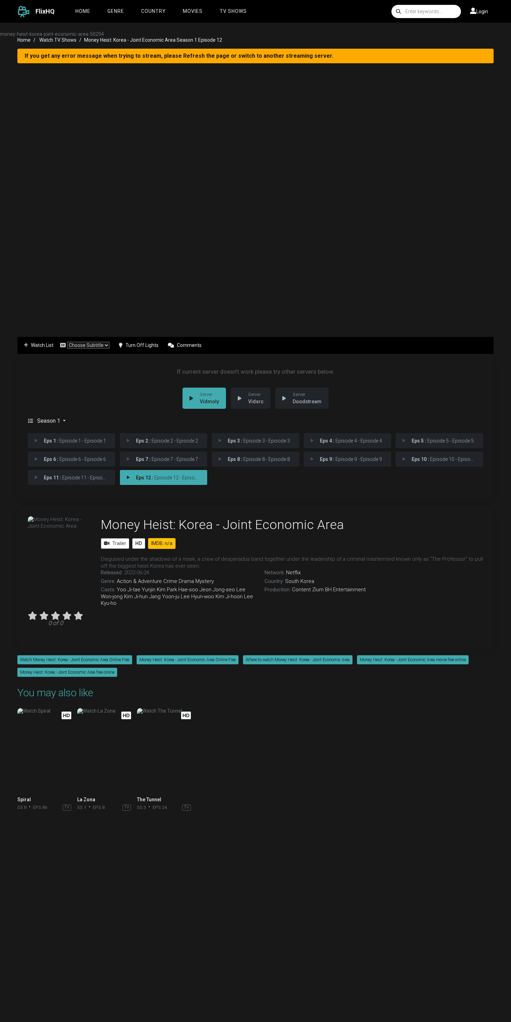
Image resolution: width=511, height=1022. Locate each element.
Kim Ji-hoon (229, 596)
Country (153, 11)
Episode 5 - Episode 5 (443, 441)
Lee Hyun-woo (197, 596)
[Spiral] (46, 750)
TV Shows (233, 11)
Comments (189, 345)
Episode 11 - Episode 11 (79, 477)
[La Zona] (106, 750)
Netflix (293, 572)
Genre (115, 11)
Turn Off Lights (142, 345)
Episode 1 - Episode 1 (75, 441)
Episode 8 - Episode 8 (259, 459)
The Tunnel (149, 799)
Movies (193, 11)
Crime (170, 581)
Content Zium (308, 589)
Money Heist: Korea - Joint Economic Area (222, 524)
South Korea (299, 581)
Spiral (24, 799)
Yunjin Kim (153, 589)
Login (482, 11)
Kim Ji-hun (136, 596)
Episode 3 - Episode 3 (259, 441)
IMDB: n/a (161, 543)
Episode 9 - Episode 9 (351, 459)
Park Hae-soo (182, 589)
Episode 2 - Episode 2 (167, 441)
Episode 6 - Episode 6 (75, 459)
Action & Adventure (139, 581)
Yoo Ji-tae (128, 589)
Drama (186, 581)
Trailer (119, 543)
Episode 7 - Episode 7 (167, 459)
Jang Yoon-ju (164, 596)
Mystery (204, 581)
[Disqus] (255, 906)
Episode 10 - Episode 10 (447, 459)
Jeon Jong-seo (217, 589)
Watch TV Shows (57, 40)
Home (82, 11)
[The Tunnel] (165, 750)
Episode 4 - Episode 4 (351, 441)
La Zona (86, 799)
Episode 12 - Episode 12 (171, 477)
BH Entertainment (345, 589)
